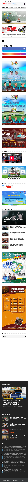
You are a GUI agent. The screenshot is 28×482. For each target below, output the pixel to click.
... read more (17, 450)
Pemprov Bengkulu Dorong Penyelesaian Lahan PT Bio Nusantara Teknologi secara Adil (14, 454)
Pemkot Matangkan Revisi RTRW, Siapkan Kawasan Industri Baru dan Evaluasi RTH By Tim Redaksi (12, 402)
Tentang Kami (22, 480)
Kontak (15, 481)
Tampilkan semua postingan (15, 36)
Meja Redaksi (15, 480)
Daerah (18, 7)
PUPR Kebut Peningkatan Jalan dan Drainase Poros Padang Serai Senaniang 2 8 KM (14, 462)
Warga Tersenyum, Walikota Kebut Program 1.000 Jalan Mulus (13, 470)
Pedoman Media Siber (7, 480)
